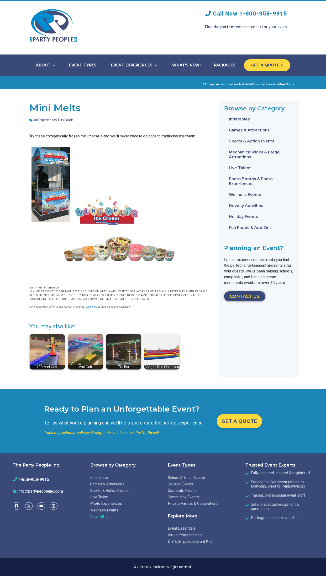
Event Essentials (182, 528)
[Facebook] (16, 506)
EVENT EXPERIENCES (131, 65)
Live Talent (240, 168)
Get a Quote (266, 65)
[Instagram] (54, 506)
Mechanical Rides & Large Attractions (254, 154)
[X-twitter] (29, 506)
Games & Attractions (249, 130)
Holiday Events (243, 216)
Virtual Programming (185, 535)
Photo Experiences (106, 503)
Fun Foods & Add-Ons (242, 84)
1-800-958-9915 (263, 13)
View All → (99, 516)
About (43, 65)
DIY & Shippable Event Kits (190, 541)
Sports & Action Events (251, 141)
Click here (91, 306)
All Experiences (213, 84)
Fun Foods (268, 84)
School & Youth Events (186, 477)
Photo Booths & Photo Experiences (251, 181)
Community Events (183, 497)
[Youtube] (41, 506)
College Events (180, 484)
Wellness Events (245, 194)
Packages (225, 65)
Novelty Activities (246, 205)
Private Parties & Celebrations (193, 503)
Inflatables (239, 119)
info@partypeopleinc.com (40, 491)
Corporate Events (182, 490)
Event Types (83, 65)
